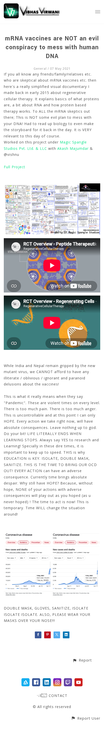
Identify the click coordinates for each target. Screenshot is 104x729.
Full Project (14, 166)
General (40, 68)
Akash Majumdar (73, 148)
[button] (82, 660)
